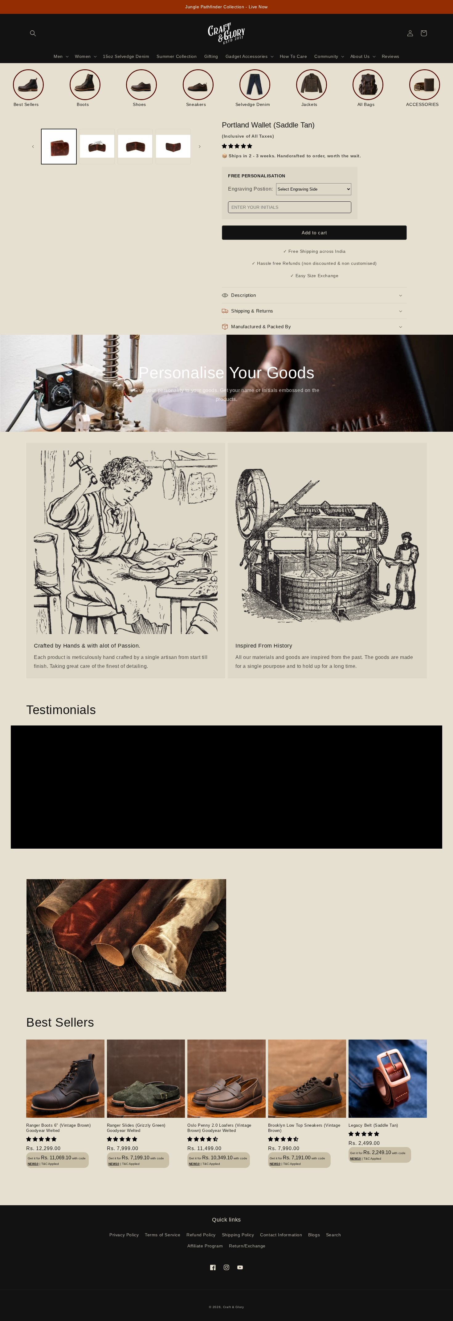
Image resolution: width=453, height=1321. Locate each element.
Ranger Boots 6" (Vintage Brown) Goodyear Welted (58, 1128)
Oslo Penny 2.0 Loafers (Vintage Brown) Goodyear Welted (219, 1128)
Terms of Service (163, 1234)
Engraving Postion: (250, 189)
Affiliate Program (205, 1245)
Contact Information (281, 1234)
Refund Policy (201, 1234)
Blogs (314, 1234)
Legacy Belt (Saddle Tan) (373, 1125)
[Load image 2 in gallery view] (97, 146)
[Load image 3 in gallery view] (135, 146)
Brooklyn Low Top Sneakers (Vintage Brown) (304, 1128)
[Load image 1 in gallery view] (58, 146)
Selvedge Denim (252, 104)
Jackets (309, 104)
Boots (83, 104)
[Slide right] (199, 146)
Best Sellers (26, 104)
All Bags (366, 104)
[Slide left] (33, 146)
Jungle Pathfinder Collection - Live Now (226, 6)
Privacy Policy (124, 1234)
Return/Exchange (247, 1245)
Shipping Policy (238, 1234)
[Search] (33, 33)
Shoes (139, 104)
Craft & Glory (233, 1307)
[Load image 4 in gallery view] (173, 146)
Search (333, 1234)
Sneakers (196, 104)
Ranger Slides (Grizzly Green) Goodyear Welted (136, 1128)
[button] (238, 146)
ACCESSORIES (422, 104)
